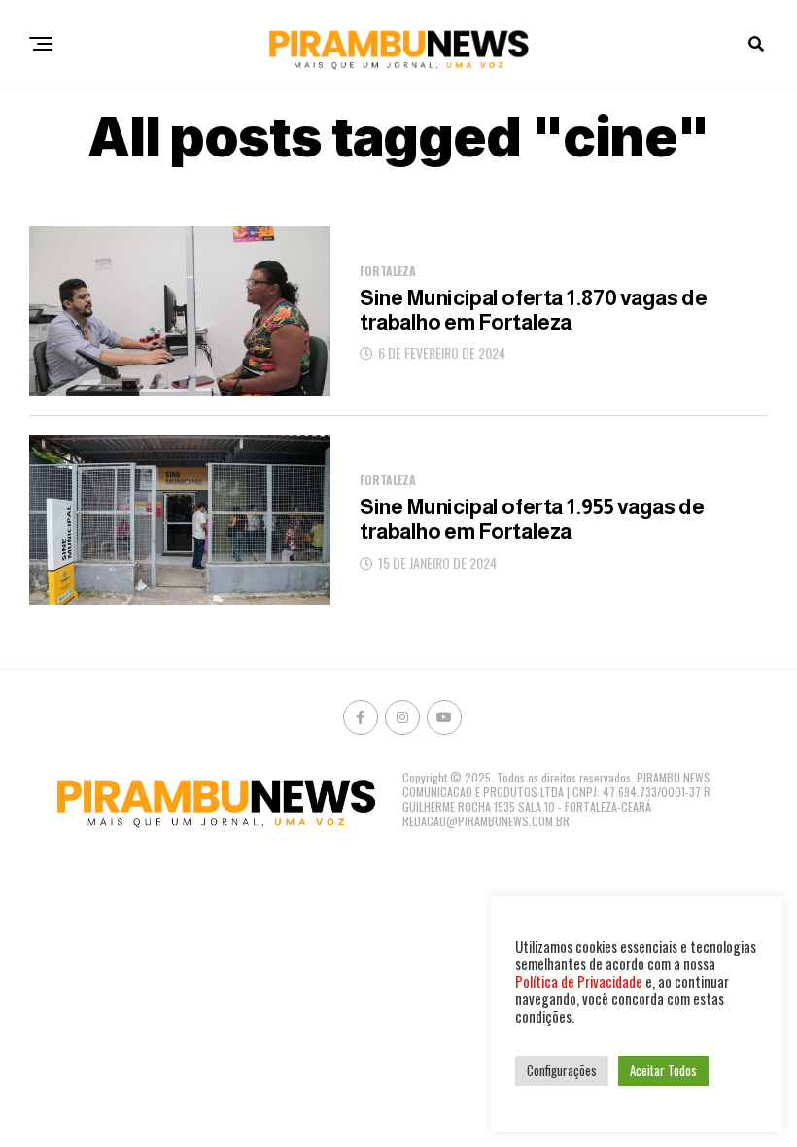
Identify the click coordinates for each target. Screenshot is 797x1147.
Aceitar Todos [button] (663, 1070)
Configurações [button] (562, 1070)
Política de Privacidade (578, 981)
